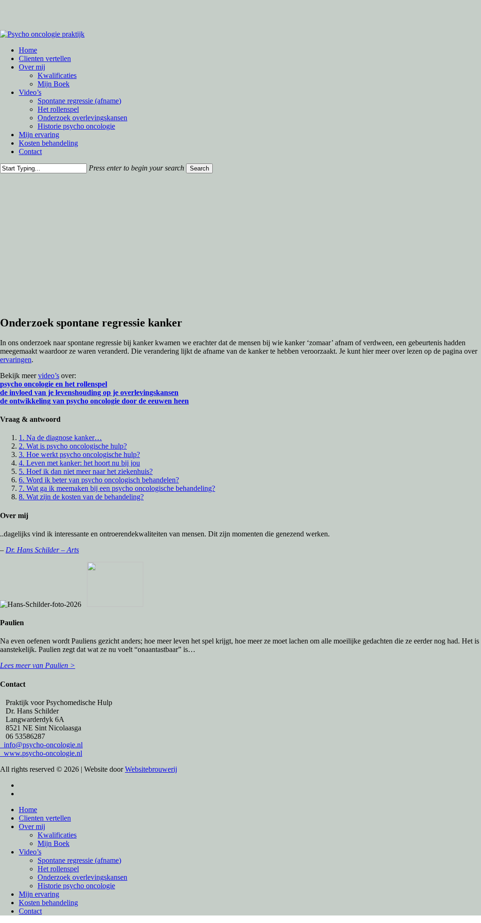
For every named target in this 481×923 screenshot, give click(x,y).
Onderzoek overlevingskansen (82, 877)
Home (28, 810)
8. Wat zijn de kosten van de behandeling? (81, 497)
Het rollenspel (58, 869)
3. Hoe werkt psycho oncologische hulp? (79, 454)
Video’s (30, 852)
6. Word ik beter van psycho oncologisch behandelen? (99, 480)
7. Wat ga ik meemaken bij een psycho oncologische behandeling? (117, 488)
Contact (30, 911)
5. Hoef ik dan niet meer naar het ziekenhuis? (86, 471)
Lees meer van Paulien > (37, 665)
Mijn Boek (54, 843)
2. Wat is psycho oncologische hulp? (73, 446)
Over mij (32, 826)
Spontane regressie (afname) (79, 860)
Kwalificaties (57, 835)
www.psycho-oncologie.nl (41, 753)
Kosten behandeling (48, 903)
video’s (48, 376)
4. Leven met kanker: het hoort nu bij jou (79, 463)
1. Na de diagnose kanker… (60, 438)
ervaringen (15, 360)
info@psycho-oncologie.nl (41, 745)
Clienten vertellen (45, 818)
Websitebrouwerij (151, 769)
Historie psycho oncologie (76, 886)
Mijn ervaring (39, 894)
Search (199, 168)
